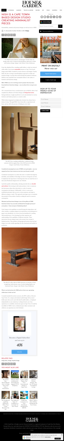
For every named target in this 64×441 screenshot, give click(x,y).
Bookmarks (20, 413)
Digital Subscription (50, 73)
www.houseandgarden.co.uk (38, 433)
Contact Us (39, 413)
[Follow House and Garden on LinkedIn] (42, 17)
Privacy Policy (57, 413)
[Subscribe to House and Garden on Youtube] (57, 17)
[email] (14, 35)
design (10, 360)
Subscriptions (6, 413)
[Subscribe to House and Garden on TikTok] (60, 17)
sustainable (17, 69)
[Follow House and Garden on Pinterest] (51, 17)
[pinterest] (8, 35)
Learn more (48, 437)
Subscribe (19, 352)
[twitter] (5, 35)
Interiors (11, 10)
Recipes (38, 10)
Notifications (13, 413)
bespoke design (15, 360)
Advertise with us (27, 413)
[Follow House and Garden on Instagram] (48, 17)
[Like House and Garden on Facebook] (45, 17)
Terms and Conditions (47, 413)
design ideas (5, 360)
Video (48, 10)
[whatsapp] (11, 35)
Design (4, 10)
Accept (57, 438)
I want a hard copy (51, 80)
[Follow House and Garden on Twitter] (54, 17)
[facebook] (3, 35)
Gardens (18, 10)
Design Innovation (29, 92)
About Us (34, 413)
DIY (43, 10)
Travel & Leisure (28, 10)
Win (61, 10)
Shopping (54, 10)
